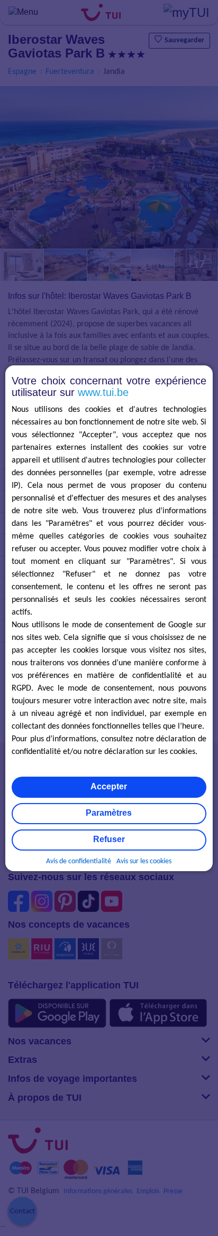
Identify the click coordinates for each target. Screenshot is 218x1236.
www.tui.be (103, 392)
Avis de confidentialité (78, 861)
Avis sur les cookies (143, 861)
